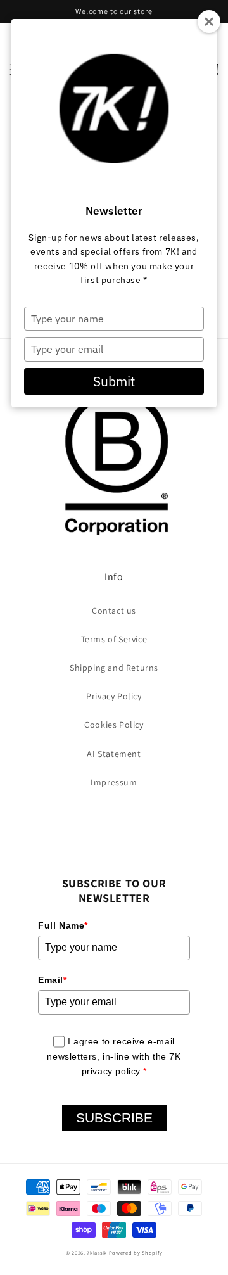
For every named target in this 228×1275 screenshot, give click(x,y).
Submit (114, 381)
